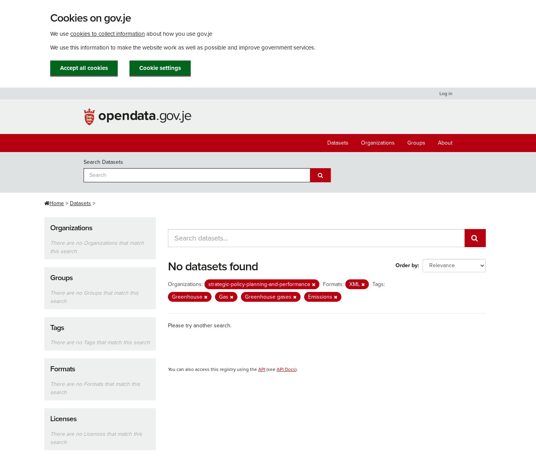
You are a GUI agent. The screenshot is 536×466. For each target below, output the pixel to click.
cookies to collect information (107, 33)
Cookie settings (160, 68)
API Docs (286, 369)
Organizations (378, 142)
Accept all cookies (84, 68)
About (445, 142)
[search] (475, 238)
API (261, 369)
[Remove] (313, 284)
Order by (406, 265)
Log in (445, 93)
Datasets (337, 142)
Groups (416, 142)
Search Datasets (103, 162)
